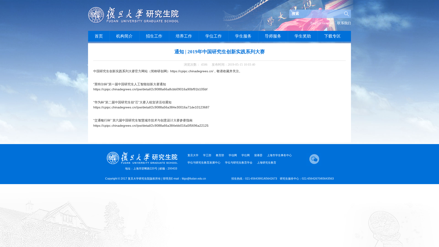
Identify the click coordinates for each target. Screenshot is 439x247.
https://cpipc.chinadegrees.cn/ (191, 71)
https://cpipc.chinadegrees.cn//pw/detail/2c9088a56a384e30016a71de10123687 (151, 107)
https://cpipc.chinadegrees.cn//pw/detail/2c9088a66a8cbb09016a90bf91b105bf (150, 89)
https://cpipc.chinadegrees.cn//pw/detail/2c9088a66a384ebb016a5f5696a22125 (151, 125)
